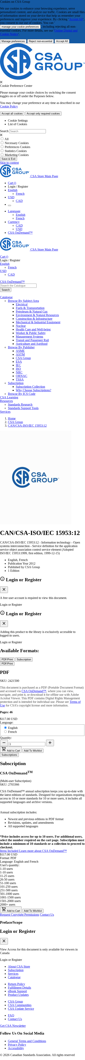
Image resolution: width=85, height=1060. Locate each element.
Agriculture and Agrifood (31, 343)
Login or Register (18, 931)
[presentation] (1, 82)
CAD (19, 201)
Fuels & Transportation (30, 308)
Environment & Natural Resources (37, 315)
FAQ (11, 1015)
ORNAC (21, 376)
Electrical (21, 304)
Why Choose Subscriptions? (33, 390)
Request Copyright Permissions (19, 914)
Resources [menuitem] (6, 401)
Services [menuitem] (5, 411)
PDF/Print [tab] (7, 659)
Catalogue (14, 977)
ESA (19, 361)
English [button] (12, 190)
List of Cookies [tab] (17, 124)
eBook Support (17, 991)
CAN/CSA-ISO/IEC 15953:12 (27, 425)
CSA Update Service (21, 1008)
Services (13, 973)
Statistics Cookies (16, 151)
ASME (20, 351)
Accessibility (16, 1048)
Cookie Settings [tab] (18, 120)
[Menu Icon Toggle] (9, 205)
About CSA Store (19, 966)
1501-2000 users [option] (10, 901)
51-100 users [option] (8, 883)
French (20, 193)
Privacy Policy (17, 1044)
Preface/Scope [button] (11, 922)
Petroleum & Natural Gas (31, 311)
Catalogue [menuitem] (6, 297)
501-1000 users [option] (9, 893)
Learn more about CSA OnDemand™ (43, 851)
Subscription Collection (30, 386)
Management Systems (29, 336)
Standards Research (20, 404)
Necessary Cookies (17, 143)
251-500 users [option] (9, 890)
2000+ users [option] (7, 904)
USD (11, 197)
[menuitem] (50, 304)
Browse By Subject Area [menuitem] (23, 300)
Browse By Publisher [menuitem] (21, 347)
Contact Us (47, 914)
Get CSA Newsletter (13, 1025)
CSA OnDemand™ (20, 232)
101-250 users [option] (9, 886)
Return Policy (16, 984)
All (6, 139)
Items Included (9, 851)
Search (4, 131)
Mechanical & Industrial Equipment (38, 322)
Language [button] (14, 211)
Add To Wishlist (33, 750)
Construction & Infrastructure (34, 318)
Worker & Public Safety (31, 333)
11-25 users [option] (7, 876)
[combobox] (18, 286)
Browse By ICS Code (21, 393)
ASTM (20, 354)
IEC (18, 365)
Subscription (16, 970)
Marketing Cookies (17, 155)
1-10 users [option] (6, 872)
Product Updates (18, 994)
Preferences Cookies (17, 147)
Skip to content (9, 162)
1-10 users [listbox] (6, 868)
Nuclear (21, 325)
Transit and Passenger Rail (32, 340)
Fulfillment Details (19, 987)
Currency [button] (14, 222)
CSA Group (23, 358)
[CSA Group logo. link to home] (42, 78)
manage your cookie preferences (20, 26)
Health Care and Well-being (33, 329)
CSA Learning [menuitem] (9, 397)
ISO (18, 368)
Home (12, 418)
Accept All (76, 19)
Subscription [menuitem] (16, 383)
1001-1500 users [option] (10, 897)
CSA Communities (19, 1005)
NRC (19, 372)
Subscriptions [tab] (9, 754)
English (20, 214)
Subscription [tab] (24, 659)
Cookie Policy (9, 106)
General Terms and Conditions (27, 1041)
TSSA (20, 379)
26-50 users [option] (7, 879)
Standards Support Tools (23, 408)
